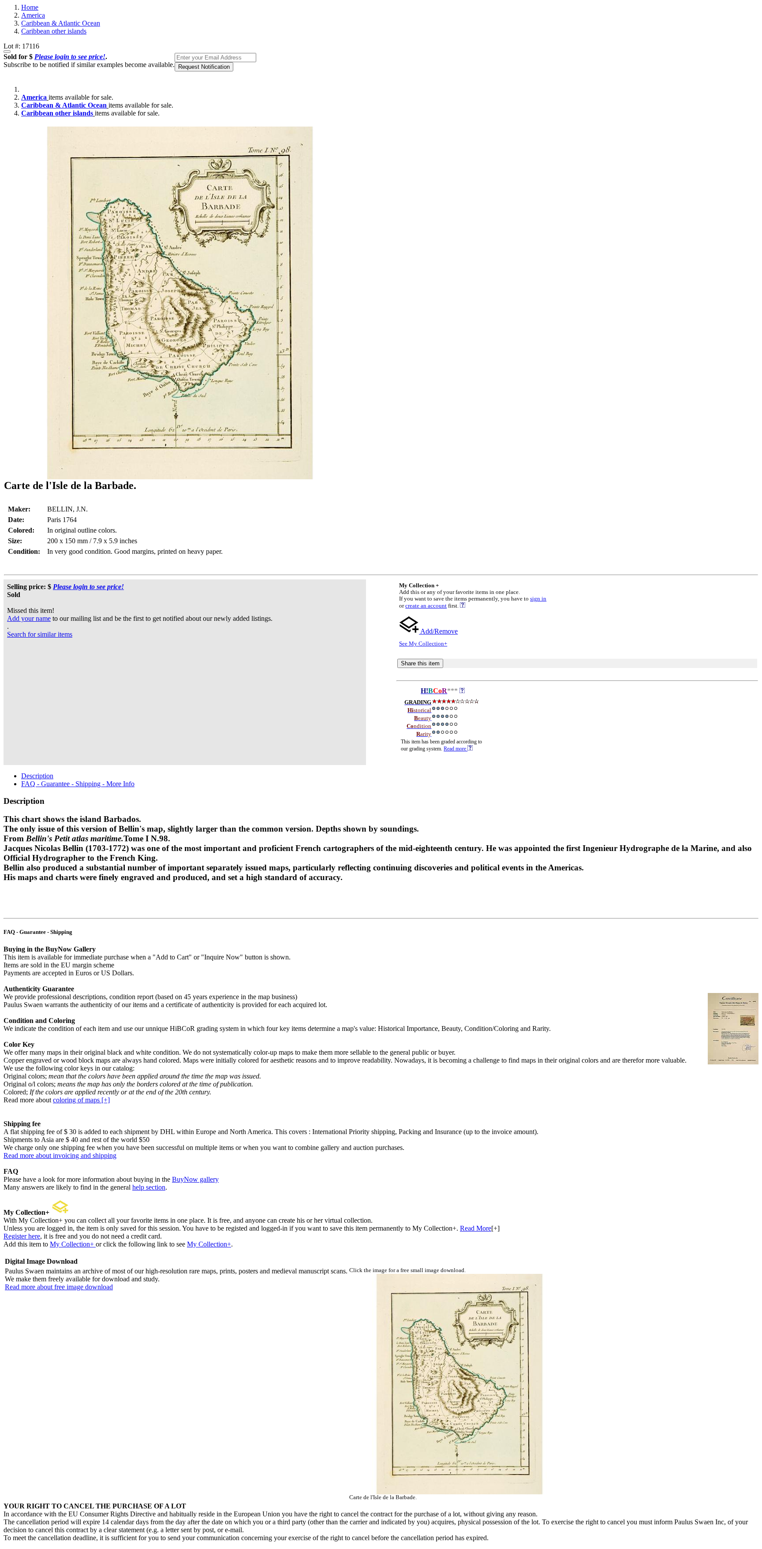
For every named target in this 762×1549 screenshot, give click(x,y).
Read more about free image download (59, 1287)
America (33, 15)
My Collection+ (73, 1244)
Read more (455, 749)
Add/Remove (438, 631)
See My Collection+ (423, 644)
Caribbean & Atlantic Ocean (60, 23)
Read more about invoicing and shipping (60, 1155)
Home (29, 7)
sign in (538, 599)
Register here (22, 1236)
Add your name (29, 618)
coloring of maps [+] (81, 1100)
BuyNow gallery (195, 1179)
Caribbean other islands (53, 31)
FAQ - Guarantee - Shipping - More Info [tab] (77, 784)
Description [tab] (37, 776)
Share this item (420, 663)
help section (148, 1187)
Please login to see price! (69, 56)
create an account (426, 606)
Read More (475, 1228)
